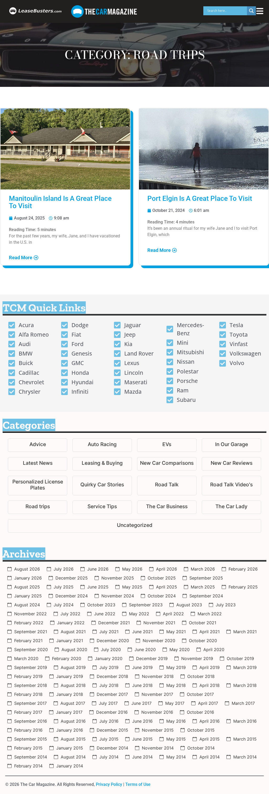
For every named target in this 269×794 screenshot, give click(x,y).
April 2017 (208, 703)
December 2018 (112, 676)
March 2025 (203, 587)
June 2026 (97, 569)
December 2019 (152, 658)
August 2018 (73, 685)
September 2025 (206, 578)
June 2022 (104, 613)
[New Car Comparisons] (166, 463)
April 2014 (209, 757)
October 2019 (240, 658)
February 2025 (243, 587)
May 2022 (139, 613)
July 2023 (226, 604)
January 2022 (71, 622)
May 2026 (132, 569)
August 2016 (73, 721)
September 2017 (30, 703)
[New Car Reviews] (231, 463)
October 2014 (201, 748)
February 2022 (28, 622)
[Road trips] (37, 507)
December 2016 (112, 712)
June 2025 (97, 587)
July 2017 (108, 703)
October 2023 (101, 604)
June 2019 (142, 667)
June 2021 (142, 631)
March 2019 (245, 667)
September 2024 (206, 595)
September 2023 (146, 604)
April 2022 (173, 613)
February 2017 (28, 712)
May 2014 (176, 757)
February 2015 (28, 748)
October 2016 (200, 712)
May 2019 (176, 667)
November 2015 (158, 730)
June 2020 (145, 649)
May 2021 (176, 631)
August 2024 (27, 604)
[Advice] (37, 445)
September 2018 (30, 685)
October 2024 (162, 595)
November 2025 (117, 578)
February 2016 (28, 730)
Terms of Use (138, 784)
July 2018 (108, 685)
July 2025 (64, 587)
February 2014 (28, 765)
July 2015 (108, 739)
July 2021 (108, 631)
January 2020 (108, 658)
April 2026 (166, 569)
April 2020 (213, 649)
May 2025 (132, 587)
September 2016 (30, 721)
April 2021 (209, 631)
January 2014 (69, 765)
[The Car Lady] (231, 507)
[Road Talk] (166, 485)
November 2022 (30, 613)
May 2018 (176, 685)
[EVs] (166, 445)
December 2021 (114, 622)
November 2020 (159, 640)
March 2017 (243, 703)
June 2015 (142, 739)
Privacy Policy (109, 784)
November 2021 (159, 622)
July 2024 (64, 604)
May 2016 (176, 721)
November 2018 (158, 676)
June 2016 (142, 721)
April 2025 (166, 587)
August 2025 (27, 587)
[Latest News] (37, 463)
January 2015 (69, 748)
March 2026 (203, 569)
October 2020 (203, 640)
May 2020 (179, 649)
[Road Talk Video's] (231, 485)
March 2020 (26, 658)
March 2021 (245, 631)
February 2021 (28, 640)
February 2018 (28, 694)
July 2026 (64, 569)
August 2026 (27, 569)
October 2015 (201, 730)
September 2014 (30, 757)
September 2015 (30, 739)
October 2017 (200, 694)
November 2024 (117, 595)
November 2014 (158, 748)
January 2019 (69, 676)
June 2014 (142, 757)
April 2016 (209, 721)
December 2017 (112, 694)
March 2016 (245, 721)
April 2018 (209, 685)
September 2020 (31, 649)
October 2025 (162, 578)
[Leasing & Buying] (102, 463)
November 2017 (157, 694)
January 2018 (69, 694)
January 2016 (69, 730)
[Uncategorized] (134, 526)
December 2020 (113, 640)
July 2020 (111, 649)
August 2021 (73, 631)
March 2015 (245, 739)
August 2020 (74, 649)
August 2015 (73, 739)
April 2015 (209, 739)
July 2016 (108, 721)
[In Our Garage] (231, 445)
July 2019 (108, 667)
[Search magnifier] (251, 10)
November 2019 (197, 658)
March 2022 (210, 613)
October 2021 (202, 622)
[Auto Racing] (102, 445)
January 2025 (28, 595)
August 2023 (189, 604)
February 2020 (66, 658)
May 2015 (176, 739)
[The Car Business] (166, 507)
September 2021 (30, 631)
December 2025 (71, 578)
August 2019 (73, 667)
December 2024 (71, 595)
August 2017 (72, 703)
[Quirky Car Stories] (102, 485)
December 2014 (112, 748)
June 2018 (142, 685)
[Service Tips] (102, 507)
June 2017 (141, 703)
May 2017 (174, 703)
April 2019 (209, 667)
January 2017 (69, 712)
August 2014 (73, 757)
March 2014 (245, 757)
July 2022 (70, 613)
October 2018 (201, 676)
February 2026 (243, 569)
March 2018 (245, 685)
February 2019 (28, 676)
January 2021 (69, 640)
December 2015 (112, 730)
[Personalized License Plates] (37, 485)
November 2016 (157, 712)
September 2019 (30, 667)
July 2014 (108, 757)
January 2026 (28, 578)
